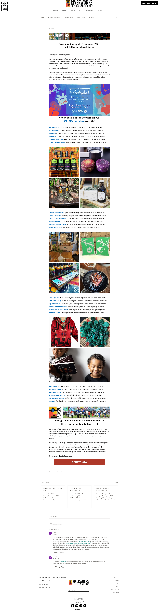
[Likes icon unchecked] (54, 552)
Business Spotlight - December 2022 (76, 490)
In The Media (92, 17)
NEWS (117, 586)
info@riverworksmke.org (78, 601)
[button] (116, 17)
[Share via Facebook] (49, 471)
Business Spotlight (68, 17)
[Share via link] (62, 471)
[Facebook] (72, 605)
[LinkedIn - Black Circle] (80, 605)
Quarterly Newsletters (54, 17)
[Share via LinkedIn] (58, 471)
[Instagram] (84, 605)
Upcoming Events (80, 17)
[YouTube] (76, 605)
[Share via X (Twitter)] (53, 471)
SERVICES (116, 577)
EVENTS (117, 583)
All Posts (43, 17)
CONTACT (116, 592)
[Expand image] (64, 162)
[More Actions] (109, 533)
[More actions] (109, 28)
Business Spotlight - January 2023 (52, 490)
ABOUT (117, 580)
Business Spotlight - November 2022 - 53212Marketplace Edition (105, 490)
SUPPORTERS (115, 589)
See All (116, 482)
